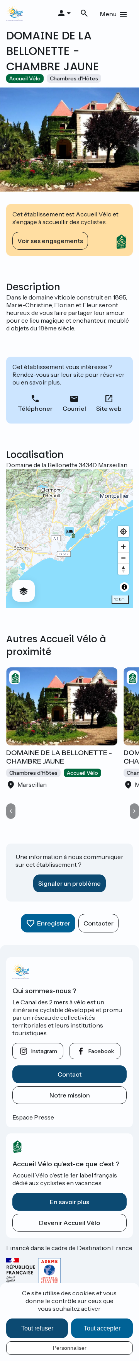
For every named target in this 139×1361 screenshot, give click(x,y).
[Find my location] (123, 531)
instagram (44, 1051)
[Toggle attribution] (124, 587)
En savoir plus (69, 1202)
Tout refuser (37, 1328)
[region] (69, 538)
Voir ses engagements (50, 241)
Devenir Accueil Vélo (69, 1223)
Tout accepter (102, 1328)
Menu (108, 14)
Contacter (98, 923)
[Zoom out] (123, 557)
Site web (109, 408)
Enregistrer (53, 923)
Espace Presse (33, 1117)
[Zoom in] (123, 546)
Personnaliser (69, 1348)
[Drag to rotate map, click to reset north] (123, 569)
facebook (101, 1051)
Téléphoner (35, 408)
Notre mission (69, 1095)
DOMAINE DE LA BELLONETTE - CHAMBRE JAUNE (59, 757)
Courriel (74, 408)
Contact (69, 1074)
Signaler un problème (69, 883)
